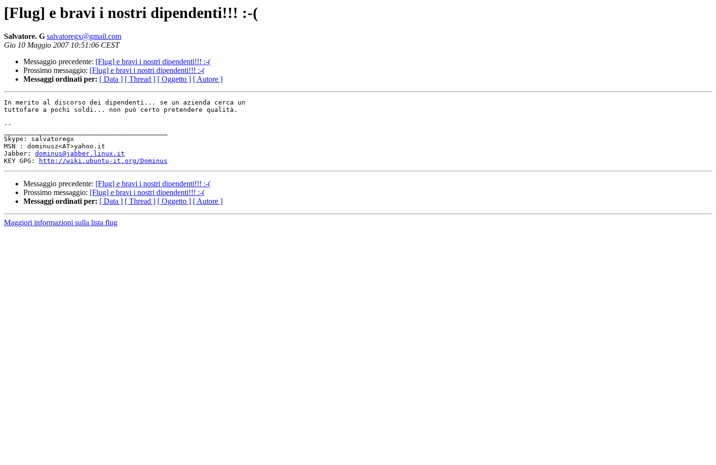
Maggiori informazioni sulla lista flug (60, 222)
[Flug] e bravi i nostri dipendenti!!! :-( (152, 61)
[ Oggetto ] (174, 79)
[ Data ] (111, 79)
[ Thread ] (140, 79)
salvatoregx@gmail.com (84, 36)
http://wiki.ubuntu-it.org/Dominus (103, 160)
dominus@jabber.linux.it (80, 153)
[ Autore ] (208, 79)
